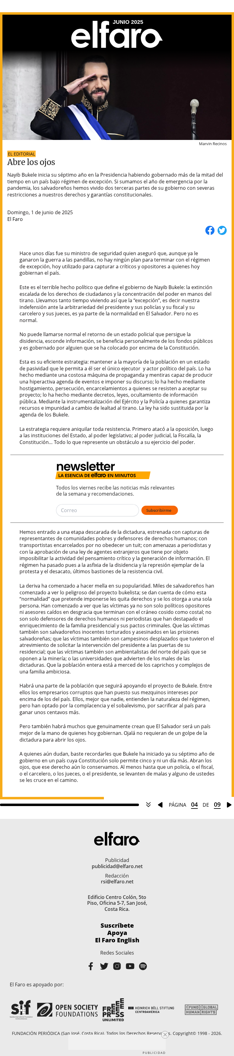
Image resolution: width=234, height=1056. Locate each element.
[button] (165, 1035)
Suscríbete (117, 925)
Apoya (117, 933)
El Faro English (117, 940)
